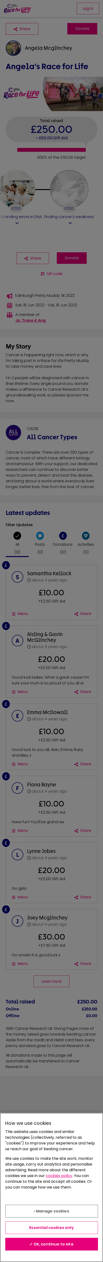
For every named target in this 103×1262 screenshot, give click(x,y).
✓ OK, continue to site (51, 1244)
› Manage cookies (51, 1211)
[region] (51, 1187)
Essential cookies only (51, 1227)
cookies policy (59, 1175)
